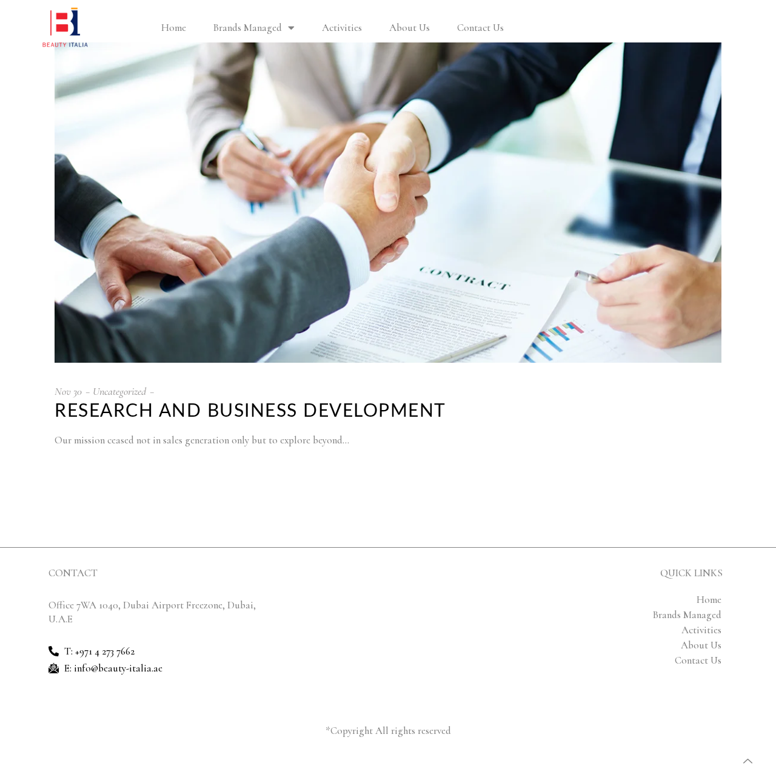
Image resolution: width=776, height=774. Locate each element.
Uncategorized (119, 391)
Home (173, 27)
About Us (409, 27)
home (709, 599)
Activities (342, 27)
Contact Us (480, 27)
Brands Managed (247, 27)
